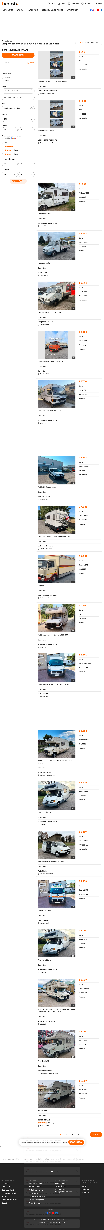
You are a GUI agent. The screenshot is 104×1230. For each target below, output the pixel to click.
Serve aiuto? (6, 1047)
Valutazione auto (35, 1063)
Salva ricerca (18, 55)
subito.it (85, 1046)
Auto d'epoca (72, 10)
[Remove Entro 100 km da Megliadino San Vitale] (32, 69)
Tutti (6, 146)
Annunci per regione (36, 1044)
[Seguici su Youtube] (98, 10)
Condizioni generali (9, 1054)
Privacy (5, 1057)
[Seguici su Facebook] (91, 10)
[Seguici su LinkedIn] (101, 10)
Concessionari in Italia (37, 1057)
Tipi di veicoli (33, 1054)
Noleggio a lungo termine (52, 10)
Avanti (96, 995)
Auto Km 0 (20, 10)
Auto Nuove (33, 10)
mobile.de (85, 1050)
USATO (7, 80)
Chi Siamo (5, 1044)
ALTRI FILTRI (17, 184)
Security (5, 1063)
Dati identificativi (8, 1050)
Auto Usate (8, 10)
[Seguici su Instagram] (94, 10)
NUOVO (7, 84)
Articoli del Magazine (36, 1060)
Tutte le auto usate (36, 1050)
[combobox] (18, 111)
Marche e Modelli (35, 1047)
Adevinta (85, 1053)
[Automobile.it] (11, 3)
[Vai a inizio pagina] (52, 1032)
